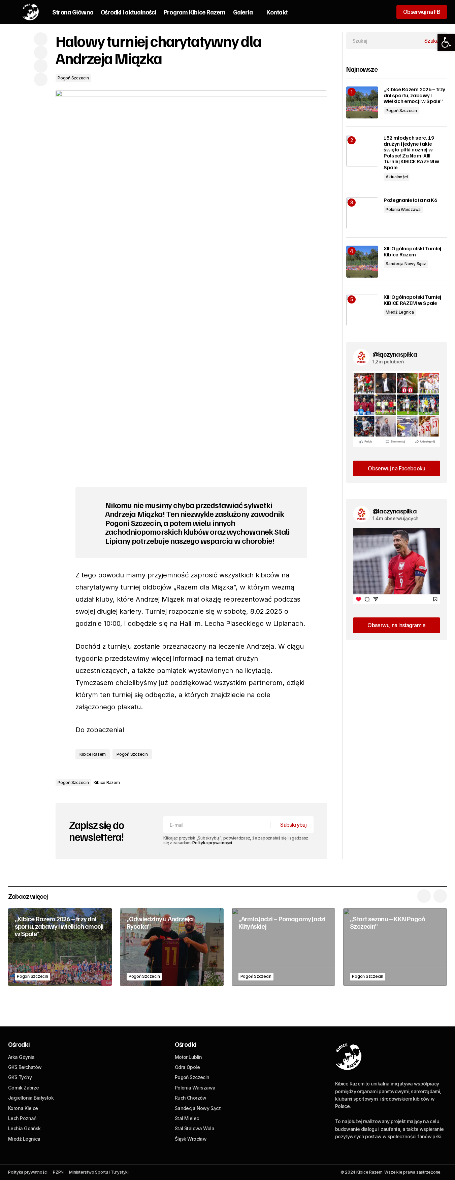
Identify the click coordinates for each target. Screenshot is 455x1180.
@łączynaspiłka (394, 354)
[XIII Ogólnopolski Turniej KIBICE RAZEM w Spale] (362, 310)
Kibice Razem (92, 754)
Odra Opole (187, 1067)
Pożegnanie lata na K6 (410, 200)
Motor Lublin (188, 1057)
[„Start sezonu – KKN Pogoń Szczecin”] (395, 947)
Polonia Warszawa (403, 209)
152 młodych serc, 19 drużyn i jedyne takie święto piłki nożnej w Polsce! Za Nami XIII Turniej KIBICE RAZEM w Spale (411, 153)
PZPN (58, 1172)
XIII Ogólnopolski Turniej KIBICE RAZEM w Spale (412, 300)
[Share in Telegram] (40, 66)
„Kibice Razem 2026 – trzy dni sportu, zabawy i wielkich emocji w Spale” (414, 95)
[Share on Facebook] (40, 39)
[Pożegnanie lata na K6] (362, 213)
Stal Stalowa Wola (194, 1128)
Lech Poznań (22, 1118)
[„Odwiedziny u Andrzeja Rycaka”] (172, 947)
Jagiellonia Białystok (31, 1098)
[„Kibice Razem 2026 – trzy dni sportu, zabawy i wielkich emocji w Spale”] (362, 102)
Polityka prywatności (212, 842)
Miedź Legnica (400, 312)
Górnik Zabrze (23, 1087)
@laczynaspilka (394, 510)
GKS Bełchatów (25, 1067)
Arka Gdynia (21, 1057)
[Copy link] (40, 79)
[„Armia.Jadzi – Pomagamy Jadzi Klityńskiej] (283, 947)
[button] (446, 42)
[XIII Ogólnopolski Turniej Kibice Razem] (362, 262)
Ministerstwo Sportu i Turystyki (99, 1172)
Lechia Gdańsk (24, 1128)
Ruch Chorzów (190, 1098)
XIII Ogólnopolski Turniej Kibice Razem (412, 251)
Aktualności (397, 176)
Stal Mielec (187, 1118)
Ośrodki (19, 1044)
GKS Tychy (20, 1077)
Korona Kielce (23, 1108)
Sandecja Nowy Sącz (406, 263)
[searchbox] (380, 41)
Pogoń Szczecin (73, 77)
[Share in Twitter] (40, 52)
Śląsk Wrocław (191, 1139)
